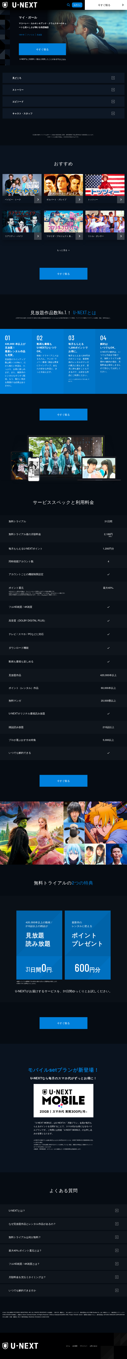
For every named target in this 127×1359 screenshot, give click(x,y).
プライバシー (83, 1346)
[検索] (68, 4)
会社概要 (74, 1346)
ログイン (77, 5)
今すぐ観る (104, 5)
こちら (63, 59)
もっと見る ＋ (63, 250)
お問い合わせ (93, 1346)
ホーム (68, 1346)
